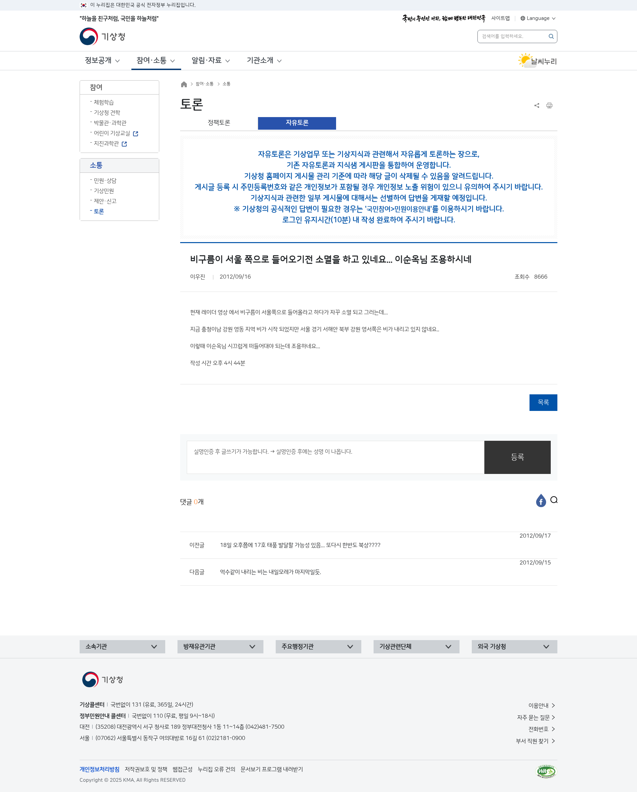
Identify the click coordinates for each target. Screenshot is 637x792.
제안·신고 (105, 201)
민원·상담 (105, 181)
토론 (99, 212)
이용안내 (539, 706)
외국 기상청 (492, 646)
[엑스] (552, 500)
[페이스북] (541, 500)
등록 (517, 457)
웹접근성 (182, 769)
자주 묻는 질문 (533, 718)
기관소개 (260, 60)
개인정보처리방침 (99, 769)
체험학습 (104, 102)
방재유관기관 (199, 646)
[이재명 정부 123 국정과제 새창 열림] (443, 19)
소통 (227, 84)
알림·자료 (207, 60)
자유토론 (297, 122)
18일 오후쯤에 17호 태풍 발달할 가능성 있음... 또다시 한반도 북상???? (385, 540)
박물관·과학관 (110, 123)
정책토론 (219, 122)
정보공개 (98, 60)
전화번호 (539, 729)
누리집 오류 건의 (216, 769)
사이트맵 (500, 18)
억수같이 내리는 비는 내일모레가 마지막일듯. (385, 567)
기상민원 (104, 191)
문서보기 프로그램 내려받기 (272, 769)
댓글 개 (192, 502)
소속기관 (96, 646)
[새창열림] (537, 60)
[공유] (537, 105)
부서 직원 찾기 (533, 741)
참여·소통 (152, 60)
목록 (543, 402)
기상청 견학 (107, 113)
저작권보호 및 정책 (146, 769)
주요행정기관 (298, 646)
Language (538, 18)
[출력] (549, 105)
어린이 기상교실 (112, 133)
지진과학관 (106, 144)
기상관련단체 (395, 646)
